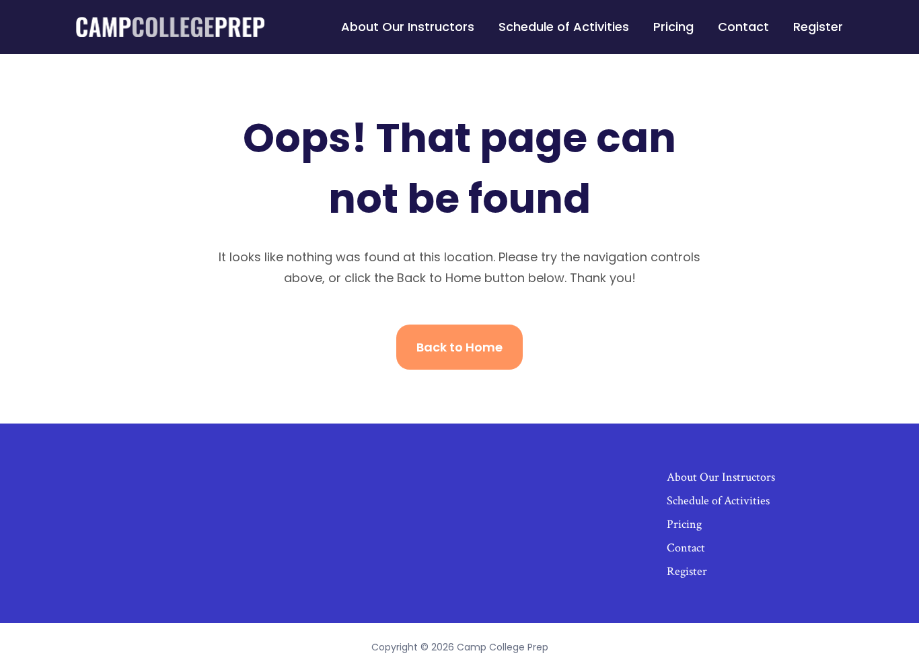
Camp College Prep (502, 647)
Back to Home (459, 347)
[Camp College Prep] (170, 27)
